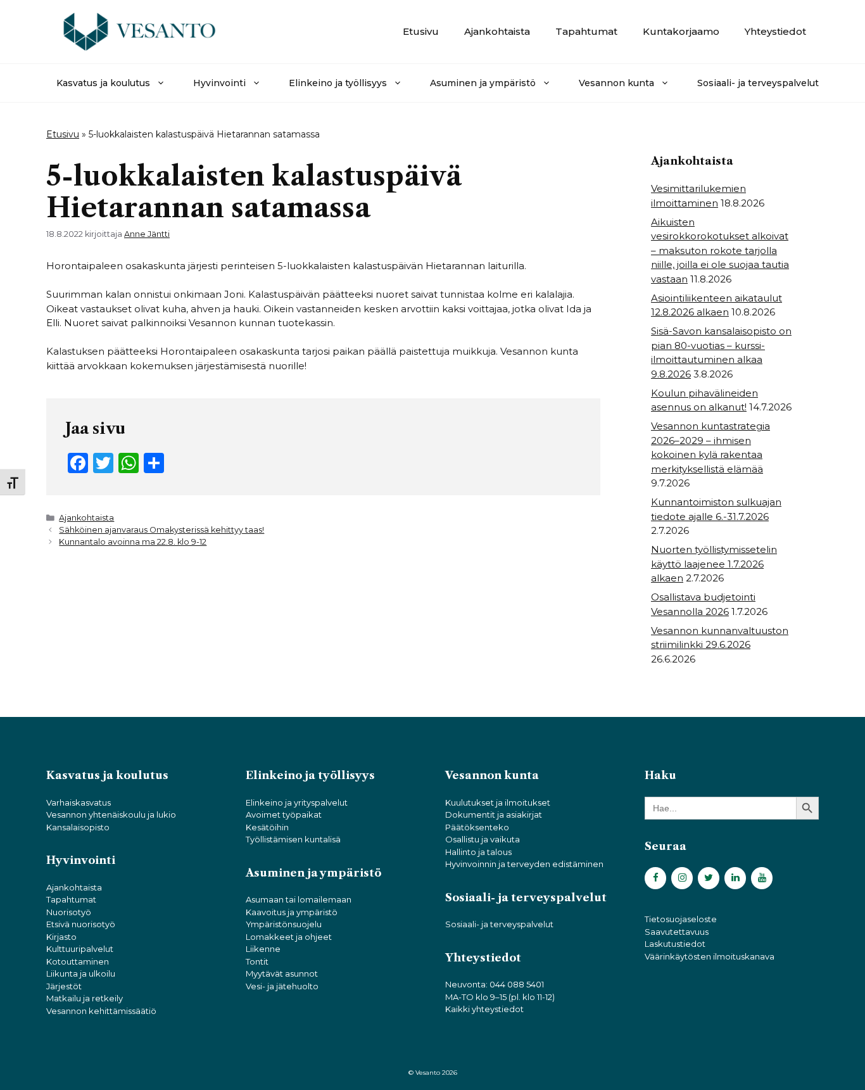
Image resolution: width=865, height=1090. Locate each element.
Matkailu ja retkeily (84, 998)
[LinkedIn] (735, 878)
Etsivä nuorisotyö (80, 924)
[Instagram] (682, 878)
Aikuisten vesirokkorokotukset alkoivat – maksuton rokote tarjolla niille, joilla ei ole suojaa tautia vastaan (720, 250)
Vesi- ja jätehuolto (282, 986)
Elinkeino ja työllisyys (338, 83)
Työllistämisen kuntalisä (293, 839)
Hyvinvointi (219, 83)
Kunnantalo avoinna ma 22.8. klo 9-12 (132, 542)
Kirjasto (61, 937)
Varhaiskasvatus (78, 802)
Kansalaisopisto (78, 827)
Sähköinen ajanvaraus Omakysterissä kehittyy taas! (161, 530)
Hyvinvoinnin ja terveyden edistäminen (524, 864)
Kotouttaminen (77, 961)
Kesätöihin (267, 827)
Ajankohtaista (497, 31)
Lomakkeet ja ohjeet (289, 937)
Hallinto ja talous (478, 852)
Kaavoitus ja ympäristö (292, 912)
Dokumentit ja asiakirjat (493, 814)
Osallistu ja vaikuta (482, 839)
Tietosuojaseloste (681, 919)
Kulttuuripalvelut (79, 949)
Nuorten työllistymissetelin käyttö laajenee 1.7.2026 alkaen (714, 563)
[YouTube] (762, 878)
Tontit (257, 961)
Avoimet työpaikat (284, 814)
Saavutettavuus (677, 932)
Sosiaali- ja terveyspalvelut (758, 83)
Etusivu (421, 31)
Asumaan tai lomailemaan (298, 899)
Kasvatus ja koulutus (103, 83)
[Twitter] (708, 878)
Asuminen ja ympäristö (483, 83)
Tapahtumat (586, 31)
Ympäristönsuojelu (284, 924)
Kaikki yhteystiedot (484, 1009)
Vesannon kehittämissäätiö (101, 1011)
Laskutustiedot (675, 944)
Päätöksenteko (477, 827)
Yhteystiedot (775, 31)
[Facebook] (655, 878)
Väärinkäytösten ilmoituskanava (709, 956)
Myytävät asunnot (282, 973)
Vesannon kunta (616, 83)
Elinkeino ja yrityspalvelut (297, 802)
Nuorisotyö (68, 912)
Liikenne (263, 949)
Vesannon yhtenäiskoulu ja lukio (111, 814)
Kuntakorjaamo (681, 31)
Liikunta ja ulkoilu (80, 973)
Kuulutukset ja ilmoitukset (497, 802)
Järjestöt (64, 986)
